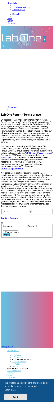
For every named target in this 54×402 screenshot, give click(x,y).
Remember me (12, 232)
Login (4, 218)
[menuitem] (21, 7)
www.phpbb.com (8, 157)
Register (14, 218)
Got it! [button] (16, 397)
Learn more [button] (10, 390)
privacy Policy (7, 346)
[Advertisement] (27, 77)
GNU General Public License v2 (39, 153)
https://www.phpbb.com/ (12, 168)
